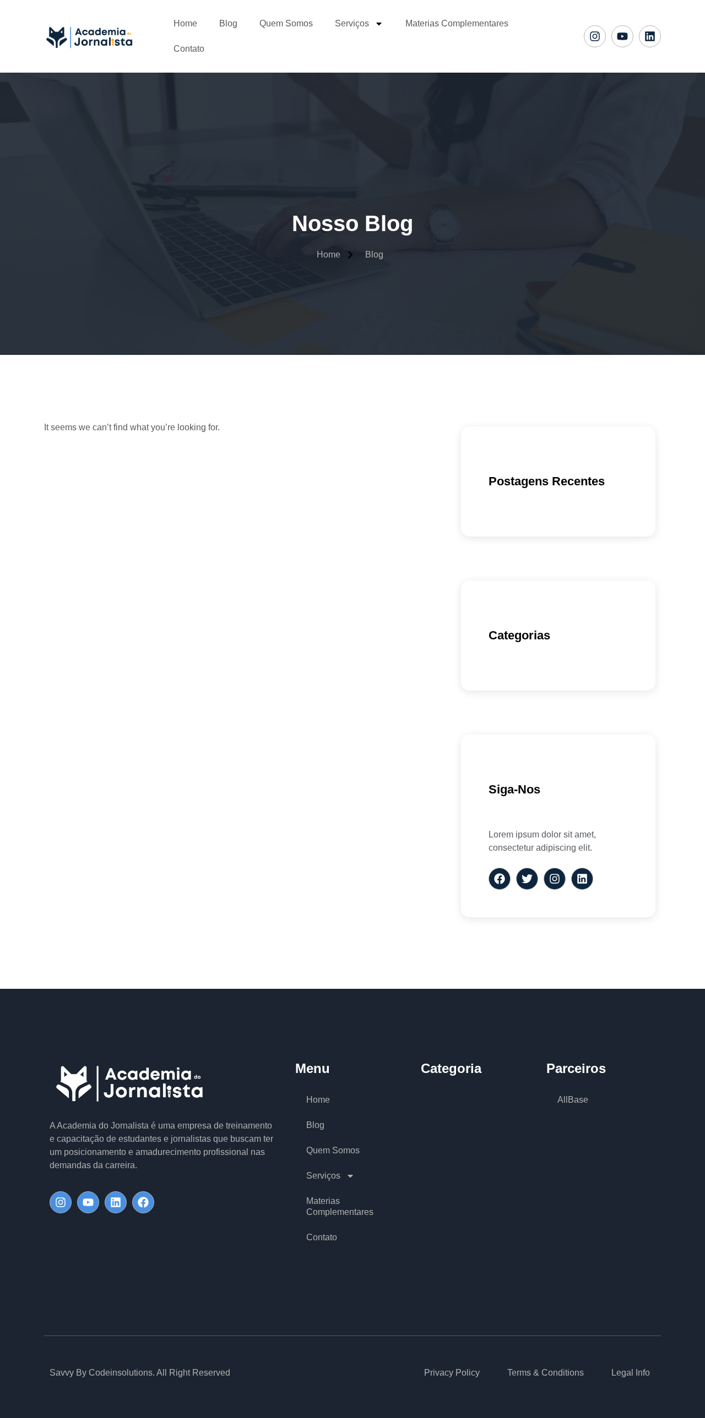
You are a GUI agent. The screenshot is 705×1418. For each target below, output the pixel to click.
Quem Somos (286, 23)
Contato (188, 48)
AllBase (572, 1099)
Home (185, 23)
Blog (228, 23)
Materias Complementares (456, 23)
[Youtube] (622, 36)
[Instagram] (595, 36)
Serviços (352, 23)
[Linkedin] (650, 36)
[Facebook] (143, 1202)
